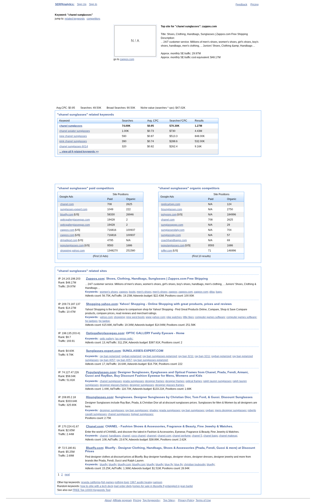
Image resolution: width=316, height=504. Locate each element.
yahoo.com (106, 317)
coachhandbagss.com (174, 240)
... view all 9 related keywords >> (79, 151)
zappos (123, 291)
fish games (107, 482)
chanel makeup (228, 435)
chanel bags (210, 435)
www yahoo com (155, 317)
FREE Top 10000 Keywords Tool (91, 490)
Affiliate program (122, 500)
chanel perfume (181, 435)
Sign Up (81, 4)
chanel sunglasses (70, 125)
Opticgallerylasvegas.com (105, 333)
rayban (210, 410)
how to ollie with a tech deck (96, 486)
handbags (115, 435)
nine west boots (135, 317)
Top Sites (168, 500)
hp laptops (91, 321)
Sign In (93, 4)
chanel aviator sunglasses (74, 130)
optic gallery (107, 338)
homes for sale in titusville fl (148, 486)
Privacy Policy (186, 500)
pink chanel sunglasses (73, 141)
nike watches (174, 317)
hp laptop (104, 321)
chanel (104, 435)
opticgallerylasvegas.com (75, 219)
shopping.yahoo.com (72, 250)
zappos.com (127, 59)
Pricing (254, 4)
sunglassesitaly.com (172, 229)
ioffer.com (166, 250)
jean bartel (186, 486)
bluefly (103, 464)
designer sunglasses (142, 385)
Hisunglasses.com (99, 397)
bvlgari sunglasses (142, 414)
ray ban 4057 (107, 360)
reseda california (91, 482)
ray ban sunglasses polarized (160, 356)
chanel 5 (197, 435)
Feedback (241, 4)
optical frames (194, 381)
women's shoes (109, 291)
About (108, 500)
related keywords (75, 18)
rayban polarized (131, 356)
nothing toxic (122, 482)
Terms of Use (203, 500)
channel (151, 435)
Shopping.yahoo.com (102, 304)
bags (219, 291)
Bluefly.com (94, 447)
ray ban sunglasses (136, 410)
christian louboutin (195, 464)
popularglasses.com (72, 245)
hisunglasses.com (171, 209)
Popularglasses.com (101, 372)
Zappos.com (95, 278)
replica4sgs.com (170, 204)
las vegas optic (124, 338)
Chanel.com (94, 426)
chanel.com (67, 204)
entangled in (172, 486)
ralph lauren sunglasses (217, 381)
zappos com (201, 291)
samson (157, 482)
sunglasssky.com (171, 235)
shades (153, 410)
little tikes (188, 317)
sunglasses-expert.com (73, 209)
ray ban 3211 (185, 356)
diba (212, 291)
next (67, 474)
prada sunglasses (133, 381)
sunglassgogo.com (172, 224)
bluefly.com (66, 214)
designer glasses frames (114, 385)
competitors (93, 18)
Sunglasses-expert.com (103, 350)
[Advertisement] (82, 51)
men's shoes (144, 291)
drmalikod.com (68, 240)
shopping (119, 317)
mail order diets (123, 486)
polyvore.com (169, 214)
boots (132, 291)
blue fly (169, 464)
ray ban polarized (110, 356)
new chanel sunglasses (73, 136)
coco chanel (138, 435)
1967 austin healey (141, 482)
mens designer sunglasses (230, 410)
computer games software (210, 317)
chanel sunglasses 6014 (73, 146)
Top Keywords (151, 500)
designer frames (154, 381)
